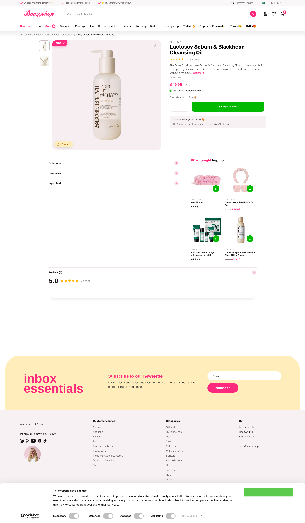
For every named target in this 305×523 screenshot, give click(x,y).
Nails (153, 26)
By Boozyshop (170, 26)
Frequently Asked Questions (108, 455)
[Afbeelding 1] (44, 45)
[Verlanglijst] (154, 46)
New (38, 26)
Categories (173, 420)
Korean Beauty (107, 26)
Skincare (65, 26)
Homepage (25, 34)
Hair (91, 26)
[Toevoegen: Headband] (216, 188)
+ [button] (186, 107)
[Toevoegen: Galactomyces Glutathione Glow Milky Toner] (250, 238)
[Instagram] (22, 441)
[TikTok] (45, 441)
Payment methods (103, 446)
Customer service (104, 420)
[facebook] (39, 441)
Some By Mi (176, 42)
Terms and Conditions (105, 460)
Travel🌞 (236, 26)
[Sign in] (265, 14)
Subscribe (222, 388)
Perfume (126, 26)
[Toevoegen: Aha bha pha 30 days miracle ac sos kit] (216, 238)
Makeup (80, 26)
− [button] (174, 107)
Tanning (141, 26)
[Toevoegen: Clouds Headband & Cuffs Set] (250, 188)
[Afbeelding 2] (44, 61)
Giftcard (170, 427)
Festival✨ (219, 26)
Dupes (204, 26)
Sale (168, 441)
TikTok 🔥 (189, 26)
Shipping (98, 436)
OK (269, 492)
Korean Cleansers (61, 34)
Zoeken (253, 14)
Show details (190, 516)
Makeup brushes (175, 450)
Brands (25, 26)
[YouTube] (33, 441)
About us (98, 431)
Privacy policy (100, 450)
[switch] (108, 516)
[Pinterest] (27, 441)
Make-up (171, 446)
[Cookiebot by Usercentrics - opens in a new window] (29, 516)
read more (198, 72)
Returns (97, 441)
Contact (97, 427)
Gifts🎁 (251, 26)
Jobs (95, 465)
